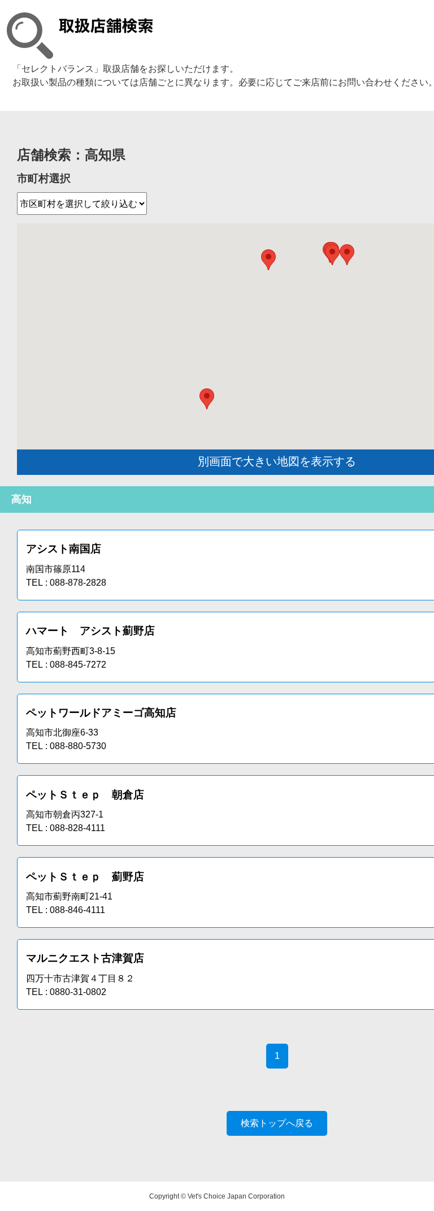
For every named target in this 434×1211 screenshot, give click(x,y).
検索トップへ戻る (277, 1123)
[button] (347, 255)
